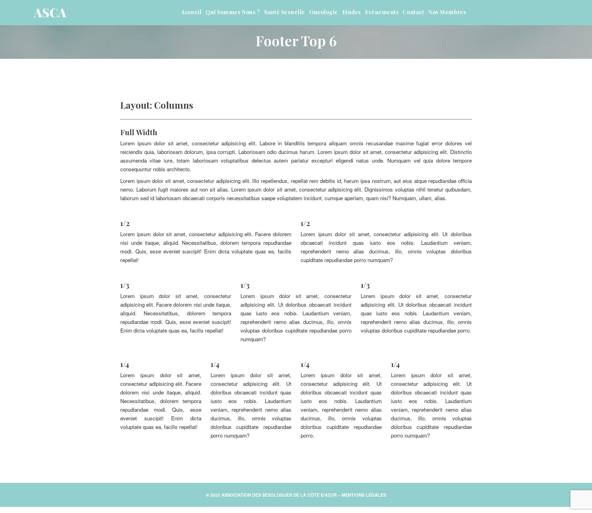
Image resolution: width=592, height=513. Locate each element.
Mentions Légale (364, 495)
